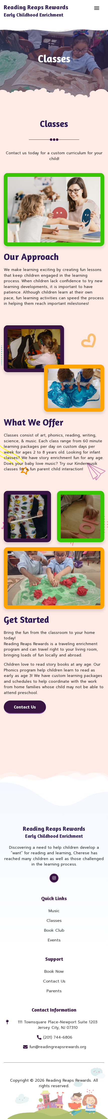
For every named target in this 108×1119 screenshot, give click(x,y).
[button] (96, 8)
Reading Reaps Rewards (36, 11)
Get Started (26, 619)
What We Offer (33, 422)
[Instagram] (54, 878)
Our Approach (31, 256)
